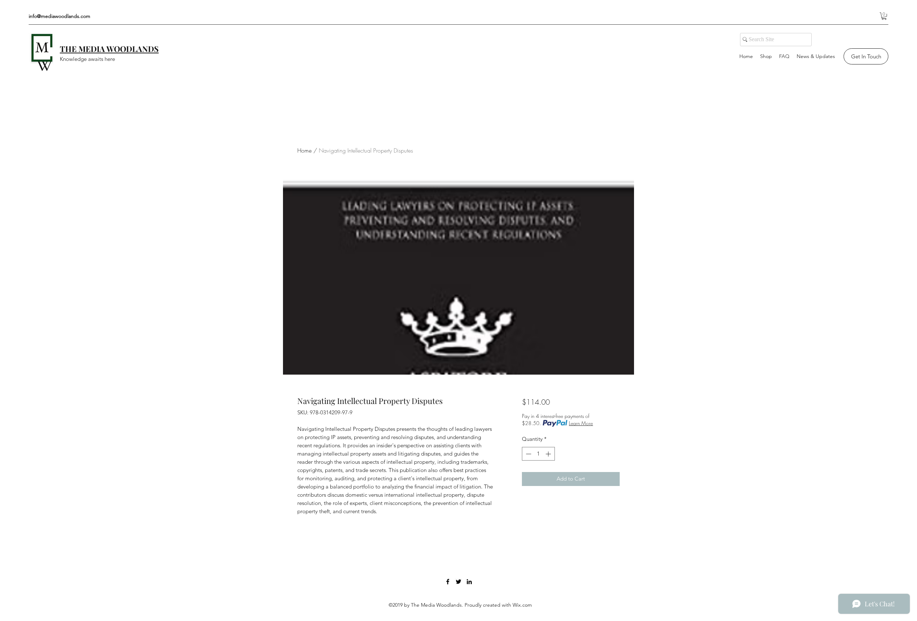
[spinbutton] (538, 454)
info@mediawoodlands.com (59, 16)
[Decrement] (528, 454)
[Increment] (549, 454)
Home (304, 150)
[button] (884, 16)
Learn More (581, 423)
